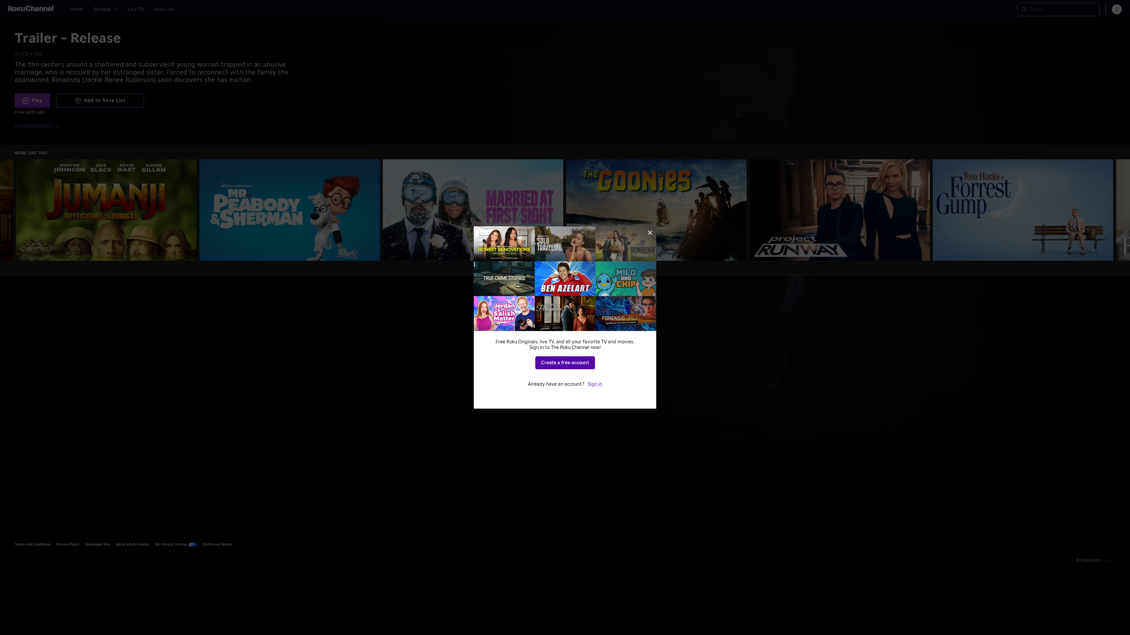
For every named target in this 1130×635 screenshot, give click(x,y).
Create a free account (565, 362)
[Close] (650, 232)
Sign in (595, 384)
